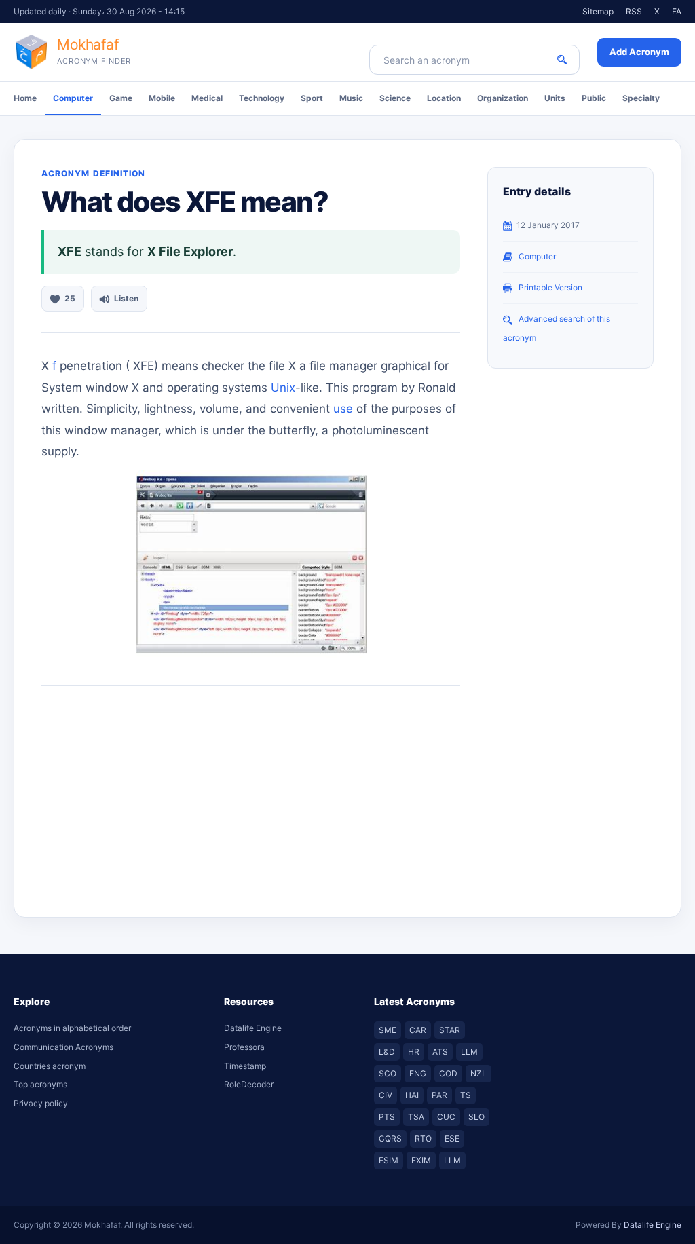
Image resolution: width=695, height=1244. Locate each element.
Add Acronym (639, 51)
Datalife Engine (253, 1028)
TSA (416, 1117)
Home (25, 98)
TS (465, 1095)
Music (351, 98)
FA (676, 11)
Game (120, 98)
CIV (385, 1095)
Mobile (162, 98)
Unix (283, 387)
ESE (452, 1138)
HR (413, 1052)
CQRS (390, 1138)
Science (395, 98)
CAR (417, 1030)
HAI (412, 1095)
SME (387, 1030)
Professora (244, 1047)
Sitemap (598, 11)
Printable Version (550, 287)
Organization (502, 98)
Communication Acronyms (63, 1047)
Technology (261, 98)
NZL (478, 1073)
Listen (126, 298)
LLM (469, 1052)
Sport (312, 98)
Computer (73, 98)
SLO (476, 1117)
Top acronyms (40, 1084)
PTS (387, 1117)
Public (594, 98)
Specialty (641, 98)
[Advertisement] (250, 795)
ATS (440, 1052)
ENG (417, 1073)
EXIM (421, 1160)
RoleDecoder (249, 1084)
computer (537, 256)
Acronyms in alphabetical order (72, 1028)
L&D (387, 1052)
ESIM (388, 1160)
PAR (439, 1095)
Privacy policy (41, 1103)
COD (448, 1073)
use (343, 408)
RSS (634, 11)
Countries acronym (50, 1066)
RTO (423, 1138)
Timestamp (245, 1066)
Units (554, 98)
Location (444, 98)
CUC (446, 1117)
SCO (387, 1073)
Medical (207, 98)
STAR (449, 1030)
